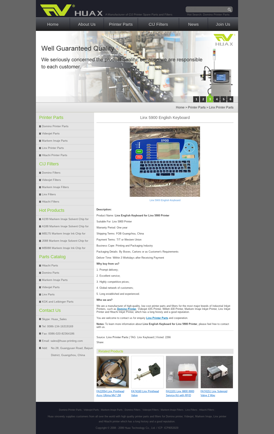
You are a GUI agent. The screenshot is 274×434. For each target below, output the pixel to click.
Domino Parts (50, 272)
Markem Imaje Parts (55, 140)
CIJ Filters (158, 24)
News (193, 24)
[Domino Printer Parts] (137, 66)
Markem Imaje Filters (55, 187)
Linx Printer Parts (221, 107)
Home (53, 24)
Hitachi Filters (50, 201)
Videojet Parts (51, 133)
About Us (87, 24)
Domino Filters (51, 172)
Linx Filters (49, 194)
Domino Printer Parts (216, 14)
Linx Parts (48, 294)
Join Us (223, 24)
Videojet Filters (51, 179)
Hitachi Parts (50, 265)
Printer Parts (121, 24)
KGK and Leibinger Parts (57, 301)
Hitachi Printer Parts (54, 155)
